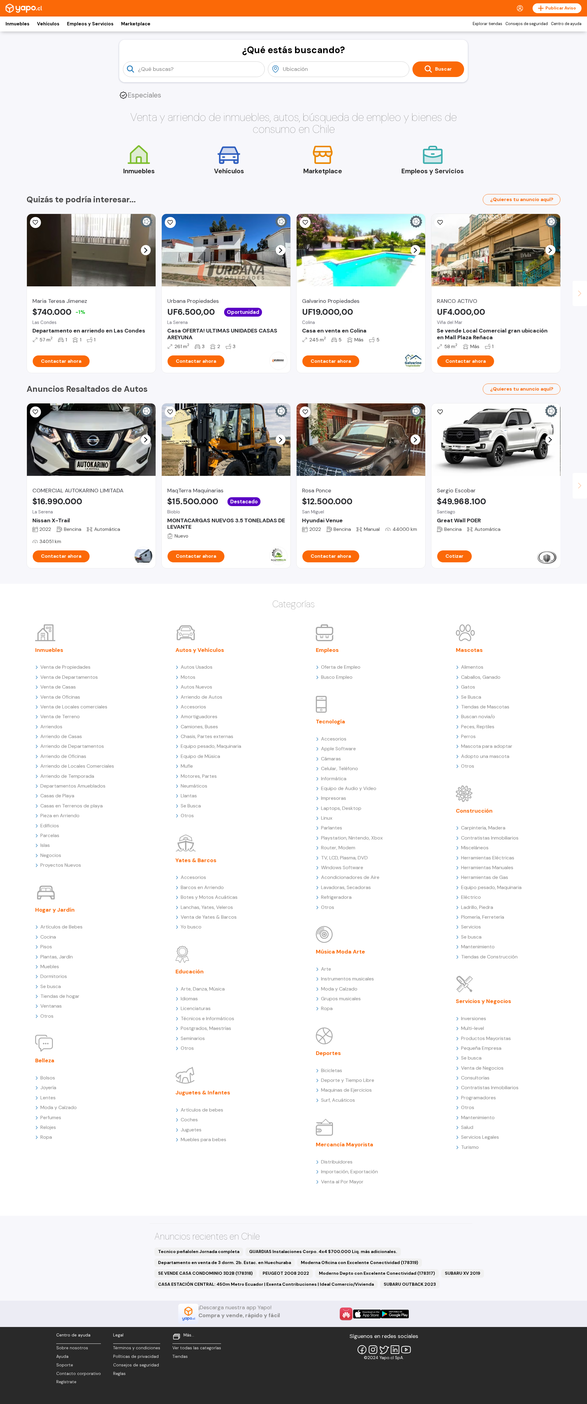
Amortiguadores (199, 716)
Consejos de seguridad (526, 23)
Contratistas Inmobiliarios (490, 838)
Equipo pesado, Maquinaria (211, 746)
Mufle (187, 766)
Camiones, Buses (199, 726)
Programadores (478, 1097)
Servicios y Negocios (483, 1001)
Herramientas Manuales (487, 867)
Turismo (470, 1147)
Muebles (49, 966)
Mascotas (469, 650)
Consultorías (475, 1078)
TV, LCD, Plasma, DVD (344, 858)
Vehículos (48, 24)
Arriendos (51, 726)
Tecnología (330, 721)
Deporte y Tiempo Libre (347, 1080)
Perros (468, 736)
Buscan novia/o (478, 716)
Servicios (471, 927)
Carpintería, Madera (483, 828)
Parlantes (331, 828)
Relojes (48, 1127)
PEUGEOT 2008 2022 (286, 1273)
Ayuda (62, 1356)
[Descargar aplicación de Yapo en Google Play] (395, 1314)
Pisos (46, 946)
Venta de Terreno (60, 716)
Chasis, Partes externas (207, 736)
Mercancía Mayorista (344, 1144)
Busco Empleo (337, 677)
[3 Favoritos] (170, 411)
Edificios (49, 825)
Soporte (64, 1365)
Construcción (474, 810)
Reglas (119, 1373)
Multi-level (472, 1028)
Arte (326, 969)
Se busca (50, 986)
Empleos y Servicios (90, 24)
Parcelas (49, 835)
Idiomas (189, 998)
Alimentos (472, 667)
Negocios (50, 855)
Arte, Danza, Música (203, 989)
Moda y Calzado (58, 1107)
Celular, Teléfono (339, 768)
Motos (188, 677)
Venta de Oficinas (60, 697)
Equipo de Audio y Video (348, 788)
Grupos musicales (341, 998)
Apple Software (338, 748)
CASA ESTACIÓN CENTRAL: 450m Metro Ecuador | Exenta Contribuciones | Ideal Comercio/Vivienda (266, 1284)
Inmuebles (17, 24)
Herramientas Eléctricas (487, 858)
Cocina (48, 937)
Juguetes (191, 1130)
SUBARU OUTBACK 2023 (410, 1284)
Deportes (328, 1053)
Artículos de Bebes (61, 927)
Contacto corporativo (78, 1373)
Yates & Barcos (195, 860)
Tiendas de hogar (59, 996)
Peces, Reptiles (477, 726)
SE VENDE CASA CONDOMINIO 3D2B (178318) (205, 1273)
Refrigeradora (336, 897)
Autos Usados (196, 667)
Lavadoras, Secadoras (346, 887)
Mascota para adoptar (486, 746)
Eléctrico (471, 897)
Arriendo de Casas (61, 736)
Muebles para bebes (203, 1139)
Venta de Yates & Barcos (209, 917)
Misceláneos (475, 847)
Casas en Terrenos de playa (71, 806)
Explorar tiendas (487, 23)
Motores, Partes (199, 776)
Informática (333, 778)
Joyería (48, 1087)
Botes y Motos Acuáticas (209, 897)
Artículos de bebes (202, 1110)
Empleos (327, 650)
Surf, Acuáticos (338, 1100)
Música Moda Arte (340, 951)
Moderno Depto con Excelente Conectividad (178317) (377, 1273)
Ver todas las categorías (196, 1348)
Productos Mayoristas (486, 1038)
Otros (47, 1016)
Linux (326, 818)
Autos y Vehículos (199, 650)
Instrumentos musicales (347, 979)
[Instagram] (372, 1349)
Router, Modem (338, 847)
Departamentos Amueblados (72, 786)
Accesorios (193, 707)
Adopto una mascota (485, 756)
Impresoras (333, 798)
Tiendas (180, 1356)
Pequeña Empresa (481, 1048)
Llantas (189, 795)
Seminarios (193, 1038)
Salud (467, 1127)
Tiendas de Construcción (489, 957)
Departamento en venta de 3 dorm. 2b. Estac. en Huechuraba (224, 1262)
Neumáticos (194, 786)
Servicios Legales (480, 1137)
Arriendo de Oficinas (63, 756)
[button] (145, 250)
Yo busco (191, 927)
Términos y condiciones (136, 1348)
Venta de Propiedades (65, 667)
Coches (189, 1119)
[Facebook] (361, 1349)
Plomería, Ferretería (482, 917)
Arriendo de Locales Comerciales (77, 766)
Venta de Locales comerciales (73, 707)
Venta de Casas (58, 687)
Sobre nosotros (72, 1348)
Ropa (46, 1137)
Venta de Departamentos (69, 677)
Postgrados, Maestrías (206, 1028)
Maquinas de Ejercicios (346, 1090)
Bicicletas (331, 1070)
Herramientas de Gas (484, 877)
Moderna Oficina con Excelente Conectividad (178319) (359, 1262)
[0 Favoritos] (35, 222)
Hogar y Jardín (55, 909)
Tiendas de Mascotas (485, 707)
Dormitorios (53, 976)
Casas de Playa (57, 795)
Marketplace (135, 24)
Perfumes (50, 1117)
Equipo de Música (200, 756)
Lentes (48, 1097)
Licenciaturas (196, 1008)
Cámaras (331, 758)
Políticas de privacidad (136, 1356)
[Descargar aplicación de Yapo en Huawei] (346, 1314)
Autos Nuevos (196, 687)
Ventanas (51, 1006)
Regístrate (66, 1381)
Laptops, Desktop (341, 808)
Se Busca (191, 806)
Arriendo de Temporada (67, 776)
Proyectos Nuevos (60, 865)
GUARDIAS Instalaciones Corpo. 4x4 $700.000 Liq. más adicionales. (323, 1251)
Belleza (44, 1060)
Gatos (468, 687)
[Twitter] (383, 1349)
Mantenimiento (478, 946)
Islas (45, 845)
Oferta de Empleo (340, 667)
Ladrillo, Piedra (477, 907)
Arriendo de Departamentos (72, 746)
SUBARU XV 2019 (462, 1273)
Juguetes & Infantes (202, 1092)
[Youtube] (406, 1349)
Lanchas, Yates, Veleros (207, 907)
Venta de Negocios (482, 1068)
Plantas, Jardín (56, 957)
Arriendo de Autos (201, 697)
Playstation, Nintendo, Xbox (352, 838)
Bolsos (47, 1078)
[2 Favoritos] (35, 411)
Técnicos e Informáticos (207, 1018)
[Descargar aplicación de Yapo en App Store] (367, 1314)
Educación (189, 971)
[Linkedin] (395, 1349)
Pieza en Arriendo (59, 815)
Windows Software (342, 867)
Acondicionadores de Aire (350, 877)
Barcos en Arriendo (202, 887)
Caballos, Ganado (480, 677)
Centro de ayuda (566, 23)
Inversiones (473, 1018)
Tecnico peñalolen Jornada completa (198, 1251)
